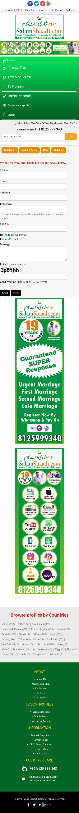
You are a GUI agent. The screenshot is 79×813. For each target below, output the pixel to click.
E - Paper (56, 10)
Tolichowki (10, 150)
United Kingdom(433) (42, 629)
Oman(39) (38, 639)
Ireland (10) (48, 644)
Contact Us (41, 753)
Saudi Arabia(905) (41, 624)
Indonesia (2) (56, 654)
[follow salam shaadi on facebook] (30, 3)
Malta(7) (6, 649)
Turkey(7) (62, 644)
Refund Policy (41, 748)
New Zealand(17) (10, 644)
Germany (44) (8, 639)
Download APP (12, 10)
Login (11, 115)
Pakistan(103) (40, 634)
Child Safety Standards (41, 744)
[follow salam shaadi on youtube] (42, 3)
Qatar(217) (24, 634)
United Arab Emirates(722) (15, 629)
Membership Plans (20, 105)
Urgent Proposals (19, 96)
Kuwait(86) (55, 634)
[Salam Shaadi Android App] (47, 806)
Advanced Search (19, 77)
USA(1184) (23, 624)
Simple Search (41, 716)
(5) (33, 649)
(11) (38, 644)
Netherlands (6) (21, 649)
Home (11, 60)
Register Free (17, 68)
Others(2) (71, 649)
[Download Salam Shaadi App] (49, 3)
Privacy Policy (41, 739)
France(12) (27, 644)
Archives (70, 10)
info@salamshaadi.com (43, 780)
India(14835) (8, 624)
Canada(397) (63, 629)
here (34, 282)
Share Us (43, 10)
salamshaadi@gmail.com (43, 776)
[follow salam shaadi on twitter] (36, 3)
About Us (29, 10)
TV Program (16, 87)
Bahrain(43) (24, 639)
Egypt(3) (59, 649)
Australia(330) (9, 634)
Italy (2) (25, 654)
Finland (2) (7, 654)
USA (45, 150)
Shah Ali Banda (29, 150)
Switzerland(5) (45, 649)
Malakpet (59, 150)
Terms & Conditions (41, 735)
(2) (17, 654)
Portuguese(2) (39, 654)
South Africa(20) (55, 639)
